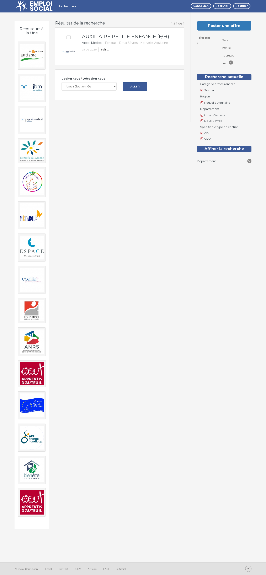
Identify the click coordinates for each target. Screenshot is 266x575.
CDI (206, 133)
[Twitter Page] (248, 569)
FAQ (106, 568)
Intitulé (227, 47)
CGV (78, 568)
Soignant (210, 90)
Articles (92, 568)
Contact (63, 568)
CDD (207, 138)
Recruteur (229, 55)
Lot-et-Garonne (214, 115)
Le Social (121, 568)
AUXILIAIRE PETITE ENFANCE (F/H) (125, 36)
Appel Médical (92, 43)
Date (225, 40)
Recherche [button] (66, 6)
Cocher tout (71, 78)
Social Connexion (27, 568)
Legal (48, 568)
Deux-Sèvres (213, 120)
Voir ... (105, 49)
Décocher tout (94, 78)
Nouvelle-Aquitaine (217, 102)
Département (206, 161)
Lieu (225, 63)
